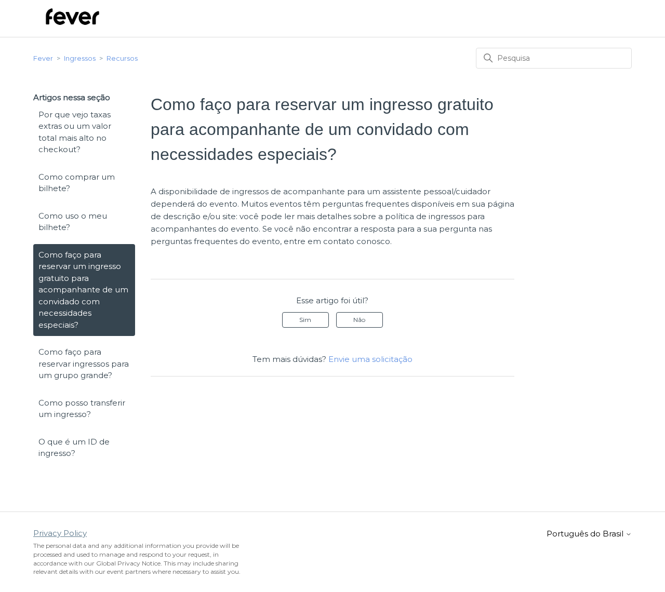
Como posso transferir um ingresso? (81, 409)
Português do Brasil (586, 533)
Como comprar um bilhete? (76, 183)
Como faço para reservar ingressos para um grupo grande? (83, 363)
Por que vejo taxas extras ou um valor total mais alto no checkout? (74, 132)
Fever (43, 58)
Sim (305, 320)
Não (359, 320)
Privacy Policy (60, 533)
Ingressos (80, 58)
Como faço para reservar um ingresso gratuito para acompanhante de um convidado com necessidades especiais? (83, 290)
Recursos (122, 58)
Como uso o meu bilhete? (72, 222)
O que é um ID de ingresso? (74, 448)
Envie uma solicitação (370, 359)
